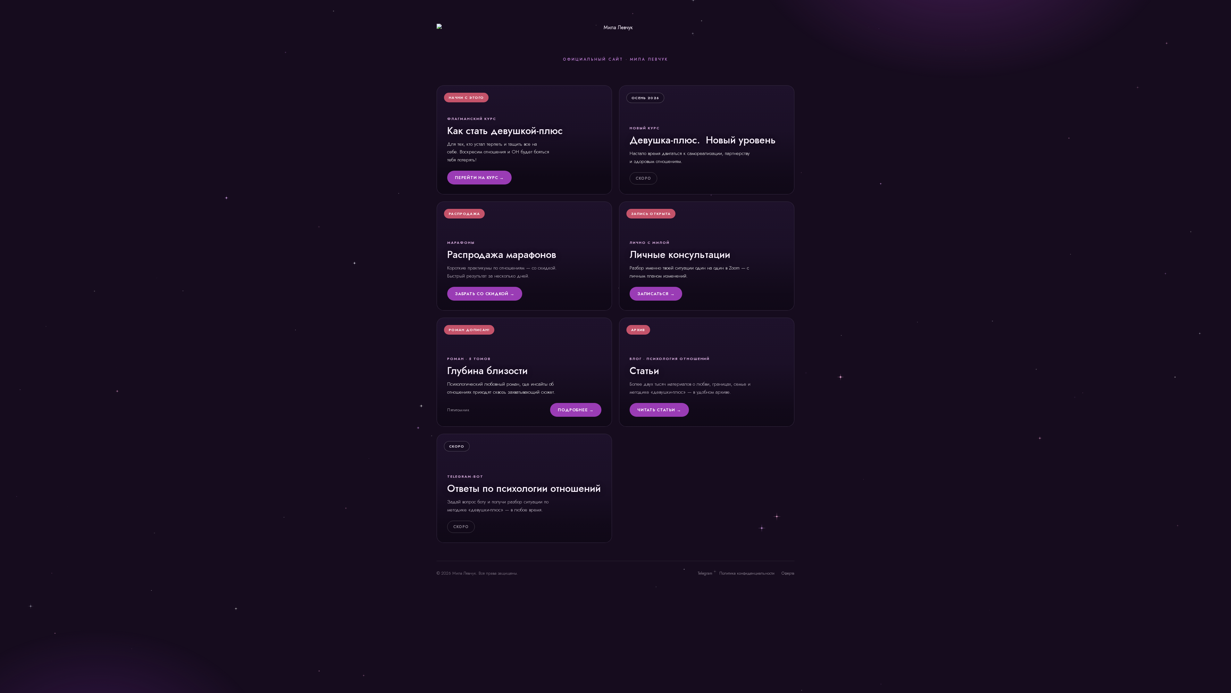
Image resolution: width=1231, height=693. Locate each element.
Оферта (788, 573)
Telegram (705, 573)
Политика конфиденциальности (747, 573)
